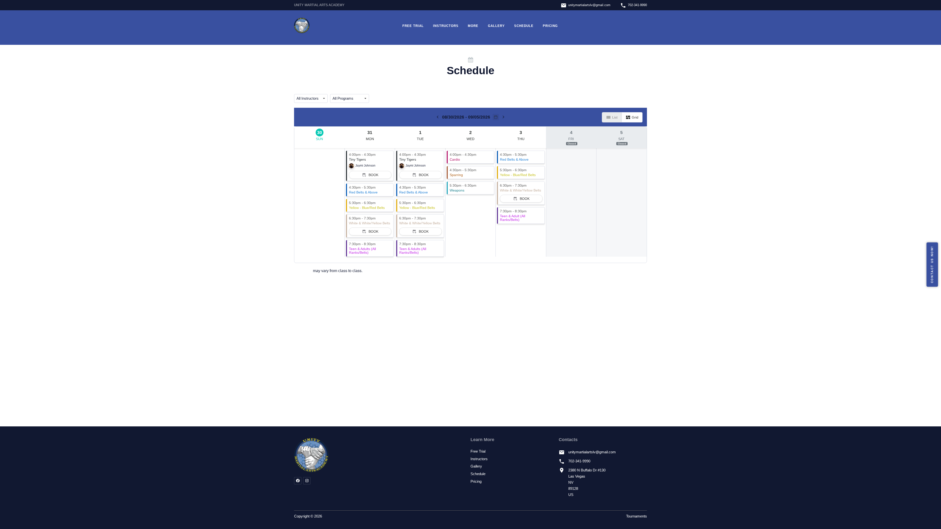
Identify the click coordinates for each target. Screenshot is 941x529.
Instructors (445, 26)
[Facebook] (297, 480)
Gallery (496, 26)
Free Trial (413, 26)
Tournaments (636, 516)
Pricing (550, 26)
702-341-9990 (637, 5)
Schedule (523, 26)
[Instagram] (306, 480)
